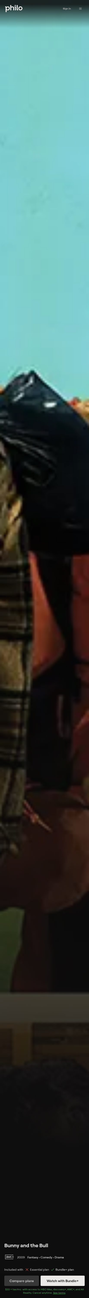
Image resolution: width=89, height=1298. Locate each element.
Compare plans (22, 1281)
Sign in (67, 8)
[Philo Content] (80, 8)
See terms (59, 1292)
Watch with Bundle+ (63, 1281)
